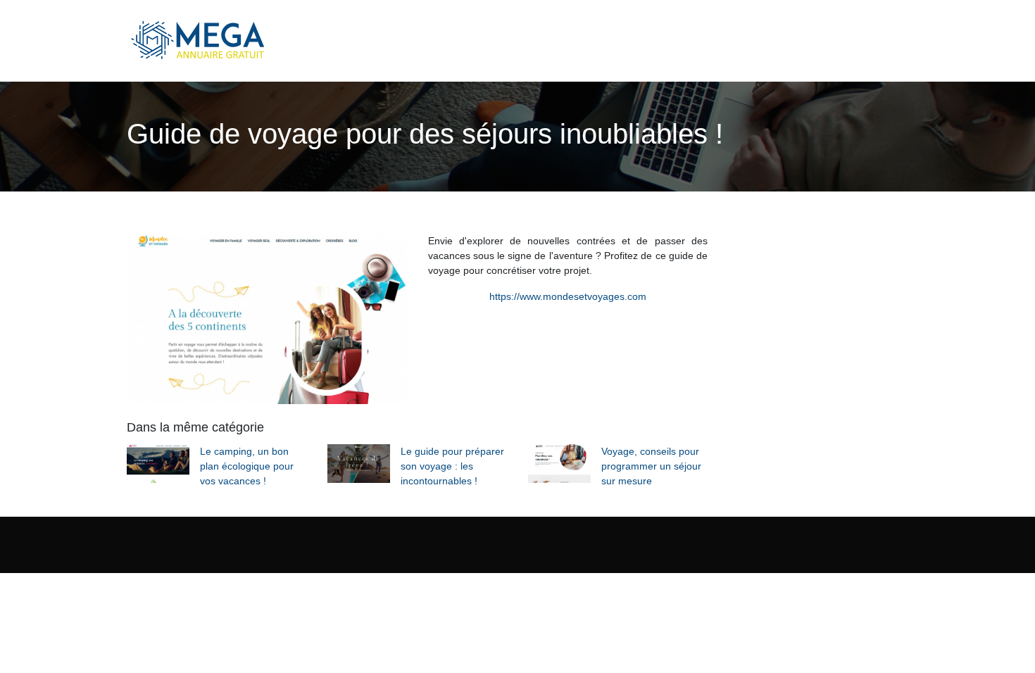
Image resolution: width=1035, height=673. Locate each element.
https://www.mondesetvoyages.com (567, 296)
